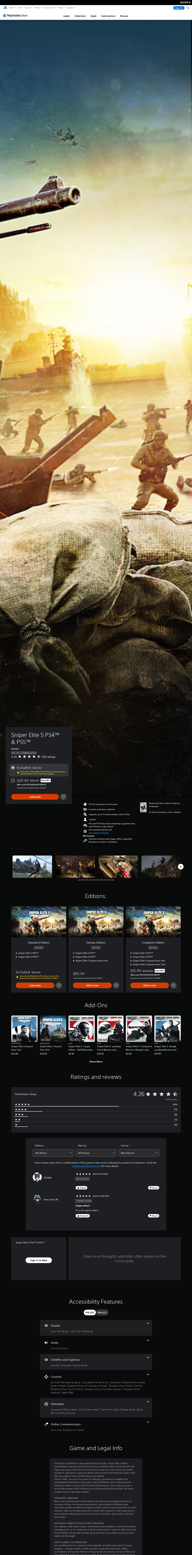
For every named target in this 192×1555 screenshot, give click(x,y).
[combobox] (53, 1152)
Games (27, 8)
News (60, 8)
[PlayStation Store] (16, 15)
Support (70, 8)
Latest (66, 16)
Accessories (49, 8)
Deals (93, 16)
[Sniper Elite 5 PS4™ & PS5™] (32, 867)
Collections (80, 16)
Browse (124, 16)
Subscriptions (108, 16)
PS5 (19, 8)
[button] (99, 832)
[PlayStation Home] (5, 8)
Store (11, 8)
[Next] (181, 866)
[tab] (90, 1312)
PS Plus (37, 8)
